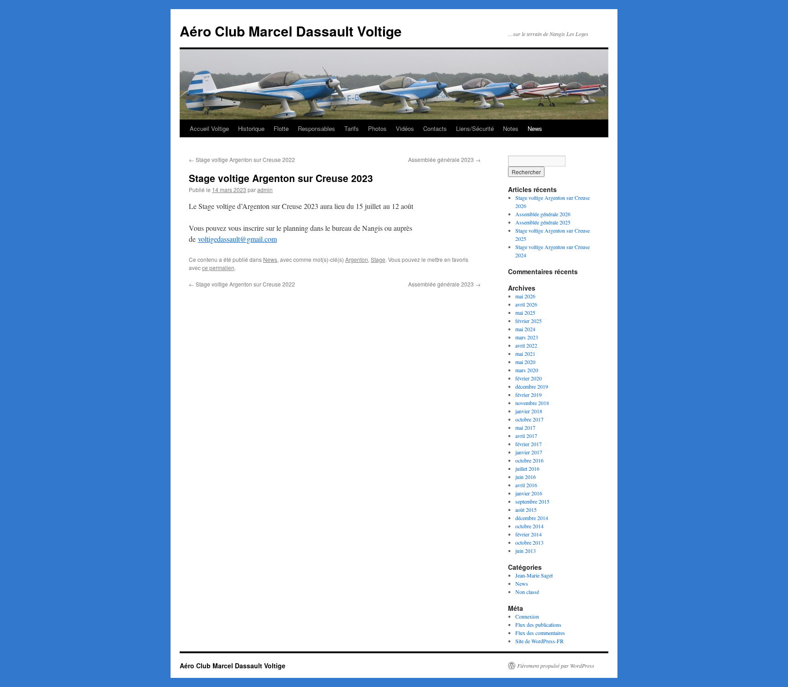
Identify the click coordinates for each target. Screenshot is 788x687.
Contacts (435, 128)
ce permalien (218, 267)
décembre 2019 (531, 386)
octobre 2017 (529, 419)
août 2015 (526, 509)
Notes (510, 128)
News (535, 128)
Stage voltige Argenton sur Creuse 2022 (242, 159)
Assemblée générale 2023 (444, 159)
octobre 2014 (529, 526)
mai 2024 (525, 329)
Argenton (356, 259)
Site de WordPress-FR (539, 641)
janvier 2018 (528, 411)
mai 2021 (525, 353)
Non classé (527, 591)
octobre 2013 (529, 542)
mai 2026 (525, 296)
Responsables (316, 128)
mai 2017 (525, 427)
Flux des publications (538, 624)
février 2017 (528, 444)
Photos (377, 128)
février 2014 (528, 534)
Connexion (527, 616)
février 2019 (528, 394)
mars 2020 (526, 370)
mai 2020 (525, 361)
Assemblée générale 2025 (542, 222)
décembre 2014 (531, 517)
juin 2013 (525, 550)
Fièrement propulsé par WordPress (555, 665)
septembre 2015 (532, 501)
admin (265, 189)
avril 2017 (526, 435)
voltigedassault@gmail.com (237, 239)
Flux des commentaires (540, 632)
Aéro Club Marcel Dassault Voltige (291, 31)
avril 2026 (526, 304)
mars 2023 (526, 337)
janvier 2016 (528, 493)
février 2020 (528, 378)
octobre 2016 (529, 460)
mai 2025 (525, 312)
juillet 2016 (527, 468)
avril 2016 (526, 485)
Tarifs (351, 128)
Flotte (281, 128)
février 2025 (528, 320)
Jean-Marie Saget (534, 575)
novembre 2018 (532, 402)
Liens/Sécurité (475, 128)
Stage (378, 259)
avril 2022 (526, 345)
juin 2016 (525, 476)
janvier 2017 (528, 452)
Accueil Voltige (209, 128)
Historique (251, 128)
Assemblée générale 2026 (542, 214)
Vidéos (405, 128)
